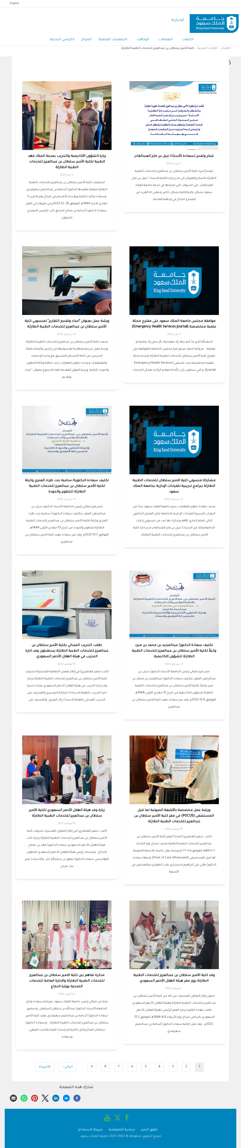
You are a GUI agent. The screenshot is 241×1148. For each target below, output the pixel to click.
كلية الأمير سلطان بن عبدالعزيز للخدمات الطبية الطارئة (157, 48)
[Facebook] (76, 1097)
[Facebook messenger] (66, 1097)
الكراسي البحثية (62, 40)
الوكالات (143, 40)
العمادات (165, 40)
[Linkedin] (55, 1097)
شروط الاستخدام (90, 1130)
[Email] (13, 1097)
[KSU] (214, 20)
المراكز (86, 40)
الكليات (187, 40)
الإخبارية (177, 20)
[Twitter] (45, 1097)
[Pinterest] (34, 1097)
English (14, 3)
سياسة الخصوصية (122, 1130)
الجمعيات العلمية (113, 40)
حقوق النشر (149, 1130)
